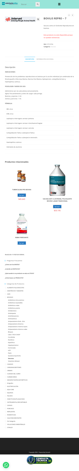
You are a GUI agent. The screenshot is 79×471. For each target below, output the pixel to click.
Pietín (10, 353)
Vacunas (53, 47)
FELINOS (10, 396)
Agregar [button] (57, 206)
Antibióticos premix (14, 308)
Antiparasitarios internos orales (17, 329)
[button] (59, 4)
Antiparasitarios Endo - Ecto (16, 321)
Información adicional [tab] (45, 59)
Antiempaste (12, 313)
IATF (9, 350)
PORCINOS (10, 408)
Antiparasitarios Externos (15, 324)
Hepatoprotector (13, 345)
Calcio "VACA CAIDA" (14, 335)
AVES (8, 294)
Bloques (10, 332)
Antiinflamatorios (13, 316)
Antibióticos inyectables (15, 303)
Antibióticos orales (13, 305)
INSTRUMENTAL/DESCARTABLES (17, 402)
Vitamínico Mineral (13, 361)
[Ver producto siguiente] (72, 15)
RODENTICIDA (11, 415)
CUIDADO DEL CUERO (13, 374)
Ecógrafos (10, 383)
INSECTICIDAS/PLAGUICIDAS (16, 399)
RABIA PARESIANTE (21, 237)
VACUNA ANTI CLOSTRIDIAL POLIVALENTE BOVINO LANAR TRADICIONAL (57, 200)
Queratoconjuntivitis (14, 356)
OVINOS (9, 405)
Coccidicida (11, 337)
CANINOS (10, 364)
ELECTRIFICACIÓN (12, 386)
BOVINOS (10, 297)
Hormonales (12, 348)
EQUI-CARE (10, 389)
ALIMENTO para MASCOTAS (15, 288)
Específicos (11, 342)
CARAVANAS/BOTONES (14, 367)
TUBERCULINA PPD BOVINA (21, 190)
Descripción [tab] (29, 59)
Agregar (21, 195)
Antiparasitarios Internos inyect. (18, 326)
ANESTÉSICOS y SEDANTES (15, 291)
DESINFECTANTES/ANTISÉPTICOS (17, 380)
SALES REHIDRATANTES (14, 418)
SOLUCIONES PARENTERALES (16, 424)
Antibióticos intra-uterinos (16, 300)
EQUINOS (10, 393)
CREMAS (9, 370)
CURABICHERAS (12, 377)
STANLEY (10, 427)
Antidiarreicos (12, 311)
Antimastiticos (12, 319)
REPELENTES (11, 412)
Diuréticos (11, 340)
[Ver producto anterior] (69, 15)
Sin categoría (11, 421)
